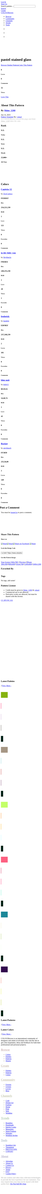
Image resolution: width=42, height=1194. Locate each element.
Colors (8, 1055)
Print (7, 1109)
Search (3, 8)
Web (7, 1111)
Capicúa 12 (6, 189)
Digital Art (9, 1103)
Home (8, 1107)
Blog (7, 1091)
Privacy (8, 1167)
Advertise (9, 1161)
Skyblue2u (7, 257)
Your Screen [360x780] (9, 562)
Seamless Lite (11, 1145)
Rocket (4, 443)
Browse (8, 17)
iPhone (29, 562)
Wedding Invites (12, 1135)
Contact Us (10, 1165)
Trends (8, 23)
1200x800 (28, 564)
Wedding (9, 1113)
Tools (8, 25)
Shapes (8, 1061)
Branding (9, 1123)
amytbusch (7, 448)
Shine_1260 (9, 110)
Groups (8, 1087)
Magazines (10, 1129)
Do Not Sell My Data (18, 1184)
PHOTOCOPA (11, 1149)
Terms (8, 1170)
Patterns (8, 1059)
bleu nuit (5, 380)
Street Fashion (11, 1131)
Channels (9, 21)
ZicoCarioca (7, 194)
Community (10, 19)
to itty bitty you (8, 253)
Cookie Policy (11, 1174)
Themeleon (10, 1147)
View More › (6, 686)
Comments (4, 83)
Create (3, 11)
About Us (9, 1163)
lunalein (6, 321)
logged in (14, 512)
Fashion (8, 1105)
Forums (8, 1085)
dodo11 (6, 384)
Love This (5, 97)
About (4, 1156)
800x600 (11, 564)
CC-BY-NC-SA (7, 600)
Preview (23, 562)
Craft (7, 1101)
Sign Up (4, 4)
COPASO (9, 1151)
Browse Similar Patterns (10, 65)
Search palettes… (7, 6)
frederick (5, 316)
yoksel (19, 117)
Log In (3, 2)
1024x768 (19, 564)
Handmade (10, 1125)
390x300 (4, 564)
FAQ (7, 1172)
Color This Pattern (25, 65)
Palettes (8, 1057)
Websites (9, 1133)
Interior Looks (11, 1127)
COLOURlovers (7, 13)
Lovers (8, 1089)
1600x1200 (37, 564)
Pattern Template (7, 117)
